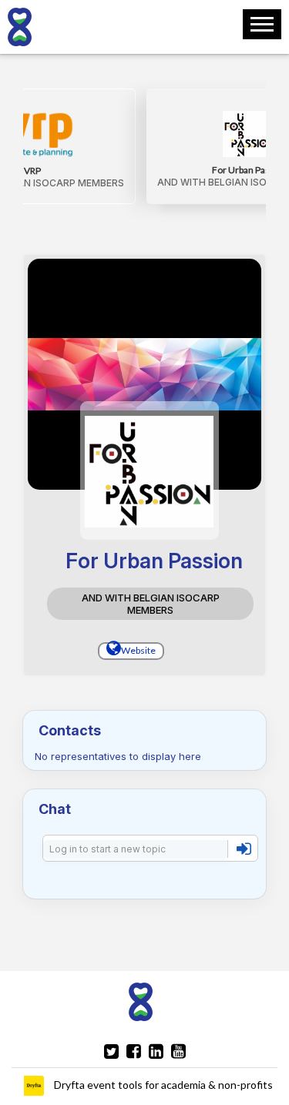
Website (138, 650)
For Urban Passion (249, 170)
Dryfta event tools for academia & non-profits (162, 1084)
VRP (32, 170)
